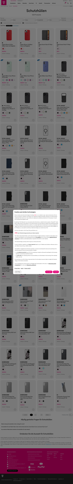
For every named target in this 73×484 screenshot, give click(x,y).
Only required (48, 271)
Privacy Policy (17, 268)
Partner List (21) (27, 268)
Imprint (22, 268)
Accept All (56, 271)
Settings (18, 271)
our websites (38, 237)
